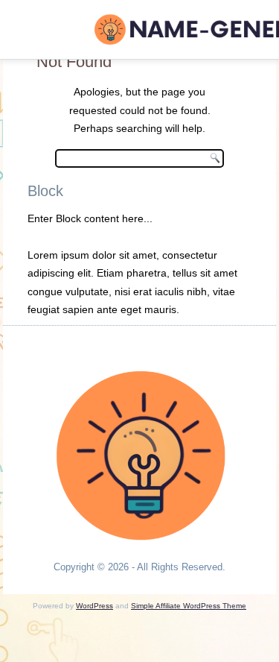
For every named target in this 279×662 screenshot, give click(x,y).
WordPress (94, 606)
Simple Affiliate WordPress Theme (188, 606)
